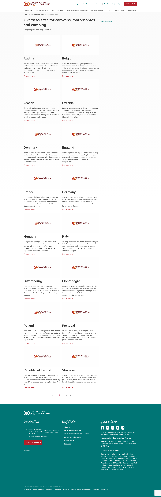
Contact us (67, 444)
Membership (28, 10)
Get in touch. (115, 450)
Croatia (29, 103)
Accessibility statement (38, 489)
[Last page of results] (70, 395)
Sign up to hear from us (122, 438)
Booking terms (57, 489)
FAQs (113, 4)
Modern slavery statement (83, 489)
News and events (96, 4)
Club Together (132, 10)
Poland (29, 326)
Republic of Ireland (37, 370)
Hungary (30, 236)
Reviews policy (104, 489)
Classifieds (107, 4)
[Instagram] (107, 428)
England (68, 148)
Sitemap (73, 489)
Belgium (68, 58)
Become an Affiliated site (72, 430)
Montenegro (71, 281)
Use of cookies (27, 489)
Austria (29, 58)
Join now (130, 4)
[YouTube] (117, 428)
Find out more (29, 76)
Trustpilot (27, 450)
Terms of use (49, 489)
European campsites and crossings (77, 10)
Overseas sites (106, 21)
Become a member (33, 442)
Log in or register (75, 4)
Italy (65, 236)
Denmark (30, 148)
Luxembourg (33, 281)
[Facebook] (102, 428)
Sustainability (95, 489)
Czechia (68, 103)
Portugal (68, 326)
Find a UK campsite (57, 10)
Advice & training (119, 10)
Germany (69, 192)
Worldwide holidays (97, 10)
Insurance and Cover (42, 10)
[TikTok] (122, 428)
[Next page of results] (66, 395)
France (29, 192)
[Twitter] (112, 428)
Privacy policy (66, 489)
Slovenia (68, 370)
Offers (108, 10)
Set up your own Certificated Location (77, 434)
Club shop (86, 4)
